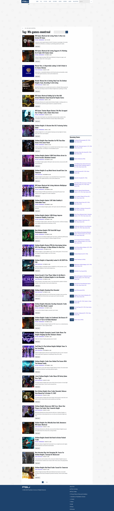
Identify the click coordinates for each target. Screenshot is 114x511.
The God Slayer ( (78, 307)
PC (86, 140)
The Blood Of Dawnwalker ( (80, 140)
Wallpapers (75, 1)
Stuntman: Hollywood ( (79, 313)
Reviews (65, 1)
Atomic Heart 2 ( (77, 319)
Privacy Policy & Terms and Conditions (79, 494)
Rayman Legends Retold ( (79, 190)
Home (37, 1)
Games (70, 1)
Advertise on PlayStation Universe (78, 496)
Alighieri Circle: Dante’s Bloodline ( (81, 295)
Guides (60, 1)
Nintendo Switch (78, 165)
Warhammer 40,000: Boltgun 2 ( (81, 264)
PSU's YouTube (74, 489)
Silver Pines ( (77, 214)
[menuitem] (37, 1)
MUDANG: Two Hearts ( (79, 271)
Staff (72, 504)
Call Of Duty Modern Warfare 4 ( (81, 247)
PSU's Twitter (74, 491)
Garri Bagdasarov (39, 249)
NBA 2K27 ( (76, 146)
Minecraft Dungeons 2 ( (79, 276)
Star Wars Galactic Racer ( (80, 202)
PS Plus (45, 1)
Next (47, 482)
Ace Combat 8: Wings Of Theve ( (81, 196)
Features (55, 1)
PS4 (89, 233)
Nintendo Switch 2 (83, 146)
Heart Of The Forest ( (78, 283)
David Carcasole (38, 69)
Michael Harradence (39, 54)
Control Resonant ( (78, 171)
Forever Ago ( (77, 301)
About (72, 501)
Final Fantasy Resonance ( (80, 239)
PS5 (41, 1)
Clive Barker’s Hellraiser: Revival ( (81, 208)
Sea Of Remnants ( (78, 290)
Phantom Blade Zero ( (79, 253)
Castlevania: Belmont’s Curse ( (80, 226)
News (50, 1)
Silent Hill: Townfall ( (78, 177)
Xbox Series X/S (77, 141)
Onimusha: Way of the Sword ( (80, 152)
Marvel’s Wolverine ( (78, 158)
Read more (38, 46)
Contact (72, 499)
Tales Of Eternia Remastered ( (80, 232)
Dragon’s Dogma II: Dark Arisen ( (81, 220)
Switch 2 (86, 301)
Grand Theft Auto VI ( (78, 259)
